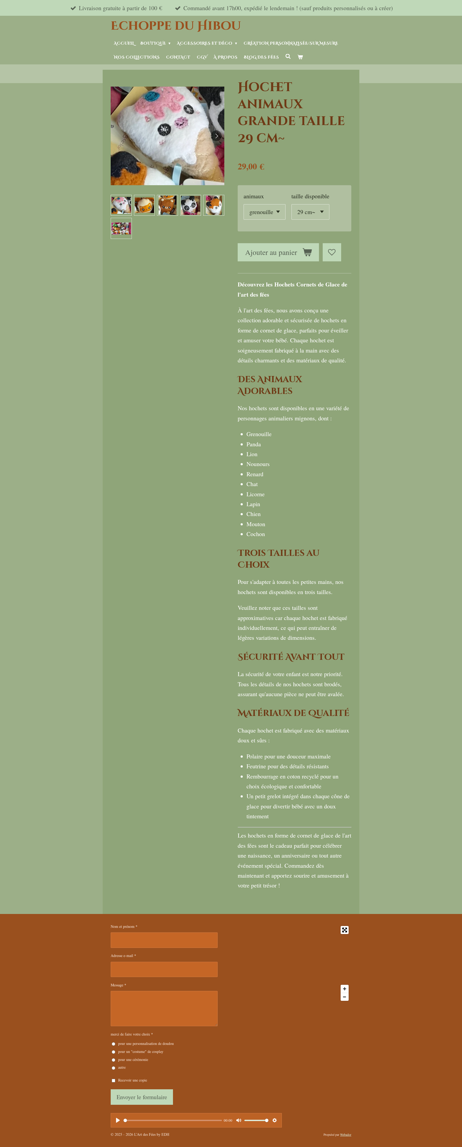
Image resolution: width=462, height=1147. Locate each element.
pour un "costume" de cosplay (140, 1051)
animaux (254, 196)
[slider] (173, 1120)
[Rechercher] (288, 57)
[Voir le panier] (300, 57)
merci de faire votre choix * (132, 1034)
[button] (121, 205)
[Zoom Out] (345, 997)
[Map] (288, 963)
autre (122, 1067)
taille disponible (310, 196)
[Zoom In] (345, 989)
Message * (118, 984)
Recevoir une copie (132, 1080)
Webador (345, 1135)
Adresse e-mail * (123, 955)
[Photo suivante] (216, 135)
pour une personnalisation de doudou (146, 1043)
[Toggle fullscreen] (345, 930)
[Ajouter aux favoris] (332, 252)
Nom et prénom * (124, 926)
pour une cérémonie (133, 1059)
